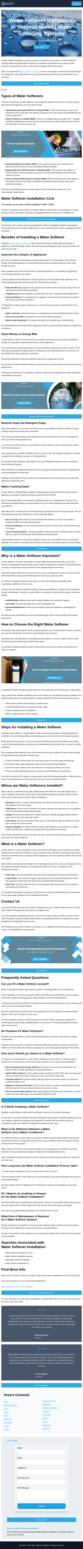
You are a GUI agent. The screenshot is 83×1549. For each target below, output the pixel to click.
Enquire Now (41, 720)
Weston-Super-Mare (50, 1408)
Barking (29, 1286)
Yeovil (6, 1426)
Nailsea (7, 1429)
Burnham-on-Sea (49, 1401)
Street (23, 1286)
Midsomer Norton (13, 1286)
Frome (6, 1412)
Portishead (46, 1415)
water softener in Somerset (20, 243)
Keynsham (8, 1423)
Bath (5, 1416)
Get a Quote (40, 47)
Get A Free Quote (41, 1385)
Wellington (46, 1425)
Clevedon (46, 1411)
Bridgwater (46, 1404)
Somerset (7, 1419)
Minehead (46, 1429)
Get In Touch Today (41, 83)
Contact (77, 4)
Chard (44, 1422)
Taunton (45, 1418)
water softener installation (30, 72)
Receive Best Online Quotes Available (41, 219)
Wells (3, 1286)
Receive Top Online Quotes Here (41, 416)
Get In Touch (41, 970)
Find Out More (41, 549)
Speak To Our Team (41, 1100)
